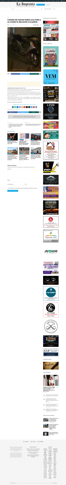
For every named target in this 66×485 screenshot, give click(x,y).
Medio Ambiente (50, 477)
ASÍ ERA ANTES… (45, 452)
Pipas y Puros (55, 459)
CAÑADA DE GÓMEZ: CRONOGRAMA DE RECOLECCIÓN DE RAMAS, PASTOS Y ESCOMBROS (33, 456)
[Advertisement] (33, 14)
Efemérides (50, 448)
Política (55, 462)
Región (55, 466)
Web (25, 184)
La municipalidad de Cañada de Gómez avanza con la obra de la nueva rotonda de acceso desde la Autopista (12, 157)
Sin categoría (54, 471)
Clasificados (45, 460)
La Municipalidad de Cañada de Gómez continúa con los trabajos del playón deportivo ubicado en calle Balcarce (24, 157)
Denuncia (45, 469)
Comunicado (45, 461)
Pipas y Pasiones (55, 457)
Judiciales (50, 473)
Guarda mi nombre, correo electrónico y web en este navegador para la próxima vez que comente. (22, 188)
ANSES (45, 451)
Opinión (55, 456)
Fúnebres (50, 464)
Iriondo (50, 472)
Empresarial (50, 460)
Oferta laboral (55, 454)
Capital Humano (45, 458)
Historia (50, 466)
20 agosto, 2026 (10, 144)
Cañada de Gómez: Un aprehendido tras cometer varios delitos (12, 142)
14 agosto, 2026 (21, 160)
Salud (55, 467)
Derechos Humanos (45, 474)
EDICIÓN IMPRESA (41, 4)
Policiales (54, 461)
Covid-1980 (45, 467)
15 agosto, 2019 (52, 435)
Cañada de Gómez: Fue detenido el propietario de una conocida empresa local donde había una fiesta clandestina (52, 410)
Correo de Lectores (45, 466)
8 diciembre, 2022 (52, 430)
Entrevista (50, 461)
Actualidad (45, 448)
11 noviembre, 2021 (52, 422)
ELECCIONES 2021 (50, 451)
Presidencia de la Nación (55, 464)
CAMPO (45, 456)
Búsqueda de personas (45, 454)
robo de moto (17, 109)
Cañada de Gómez (12, 109)
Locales (10, 17)
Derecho (45, 472)
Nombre (8, 180)
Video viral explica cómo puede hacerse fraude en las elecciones (53, 433)
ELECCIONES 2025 (50, 455)
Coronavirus (45, 464)
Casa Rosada (45, 459)
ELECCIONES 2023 (50, 453)
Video (55, 475)
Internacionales (50, 470)
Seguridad (54, 468)
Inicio (8, 17)
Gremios (50, 465)
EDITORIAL (45, 476)
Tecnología (55, 474)
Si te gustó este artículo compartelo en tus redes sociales (24, 104)
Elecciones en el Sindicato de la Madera (50, 458)
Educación (45, 477)
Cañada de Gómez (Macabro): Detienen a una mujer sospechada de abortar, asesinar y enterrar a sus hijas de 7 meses (52, 405)
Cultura (45, 468)
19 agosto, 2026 (33, 145)
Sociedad (54, 473)
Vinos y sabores (55, 477)
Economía (45, 475)
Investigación (50, 471)
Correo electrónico (10, 184)
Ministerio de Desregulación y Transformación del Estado (55, 450)
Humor (50, 467)
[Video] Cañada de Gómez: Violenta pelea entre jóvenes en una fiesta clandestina (52, 395)
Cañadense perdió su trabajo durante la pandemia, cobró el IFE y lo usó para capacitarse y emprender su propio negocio (49, 389)
